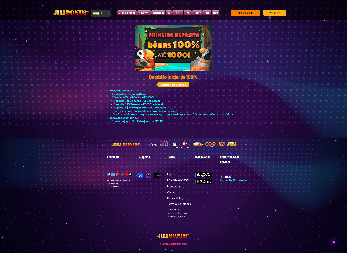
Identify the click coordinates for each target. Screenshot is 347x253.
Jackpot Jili (173, 209)
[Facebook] (108, 174)
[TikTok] (130, 174)
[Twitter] (113, 174)
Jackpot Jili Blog (176, 216)
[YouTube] (126, 174)
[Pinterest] (117, 174)
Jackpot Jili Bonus (177, 213)
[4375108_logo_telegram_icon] (121, 174)
